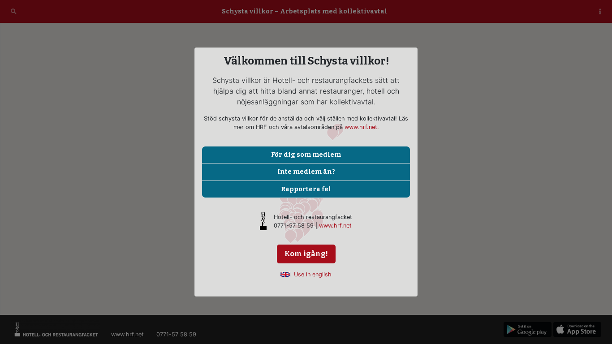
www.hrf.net (335, 225)
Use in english (313, 274)
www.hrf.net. (362, 127)
